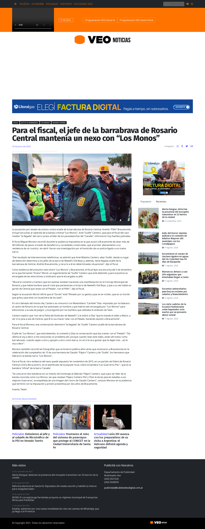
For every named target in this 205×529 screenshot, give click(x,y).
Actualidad (101, 434)
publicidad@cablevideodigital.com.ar (123, 487)
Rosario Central (59, 123)
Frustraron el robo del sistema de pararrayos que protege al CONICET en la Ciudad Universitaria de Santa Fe (72, 440)
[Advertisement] (102, 68)
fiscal (15, 123)
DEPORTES (66, 3)
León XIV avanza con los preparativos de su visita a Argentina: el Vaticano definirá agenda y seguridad (111, 440)
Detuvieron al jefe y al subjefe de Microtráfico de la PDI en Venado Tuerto (31, 437)
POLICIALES (52, 3)
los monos (45, 123)
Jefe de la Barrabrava (29, 123)
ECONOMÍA (38, 3)
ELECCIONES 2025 (83, 3)
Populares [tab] (146, 201)
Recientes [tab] (161, 201)
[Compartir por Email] (192, 146)
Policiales (18, 434)
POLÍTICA (24, 3)
